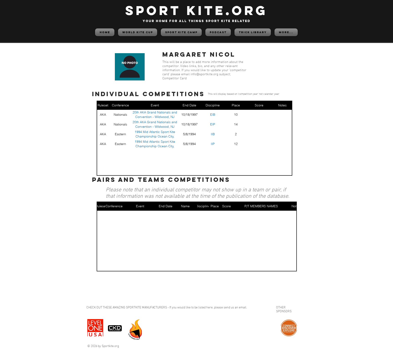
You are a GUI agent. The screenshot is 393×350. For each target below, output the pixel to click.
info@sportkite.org (204, 74)
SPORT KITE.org (196, 10)
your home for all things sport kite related (196, 21)
